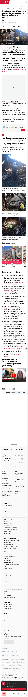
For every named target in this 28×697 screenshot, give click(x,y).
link (15, 455)
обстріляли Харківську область (13, 308)
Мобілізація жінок (8, 544)
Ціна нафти (6, 558)
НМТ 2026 (6, 593)
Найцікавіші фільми (9, 575)
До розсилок (9, 642)
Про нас (3, 471)
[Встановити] (14, 686)
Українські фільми (8, 577)
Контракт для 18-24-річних (10, 546)
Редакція (4, 473)
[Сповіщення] (26, 2)
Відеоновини (7, 511)
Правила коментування (20, 477)
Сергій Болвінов (11, 22)
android (6, 651)
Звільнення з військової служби (11, 540)
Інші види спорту (8, 622)
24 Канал (4, 6)
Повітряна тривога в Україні (10, 527)
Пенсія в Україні (8, 568)
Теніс (5, 619)
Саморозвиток (7, 595)
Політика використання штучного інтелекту (7, 492)
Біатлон (6, 621)
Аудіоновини (7, 513)
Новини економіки (9, 556)
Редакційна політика (6, 476)
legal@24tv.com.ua (18, 677)
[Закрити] (25, 683)
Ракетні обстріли (8, 521)
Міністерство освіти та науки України (13, 589)
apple (16, 651)
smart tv (6, 655)
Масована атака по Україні (10, 529)
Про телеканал (5, 478)
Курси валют (7, 560)
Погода (5, 515)
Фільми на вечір (8, 579)
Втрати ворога (7, 533)
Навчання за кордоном (9, 597)
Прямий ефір (7, 509)
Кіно (5, 573)
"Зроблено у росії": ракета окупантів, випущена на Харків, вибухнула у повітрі (20, 6)
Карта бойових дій (8, 523)
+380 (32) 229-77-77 (10, 675)
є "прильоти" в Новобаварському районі (13, 283)
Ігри (16, 493)
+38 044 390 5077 (19, 449)
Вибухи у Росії (7, 531)
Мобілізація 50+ (7, 542)
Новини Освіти (8, 588)
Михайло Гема (8, 20)
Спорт (5, 613)
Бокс (5, 615)
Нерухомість (7, 602)
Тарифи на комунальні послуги (11, 564)
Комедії (6, 581)
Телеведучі (4, 480)
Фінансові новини (8, 562)
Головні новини (8, 505)
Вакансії (17, 484)
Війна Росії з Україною (10, 520)
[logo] (6, 2)
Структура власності (19, 486)
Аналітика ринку (8, 604)
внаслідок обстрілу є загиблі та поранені (13, 347)
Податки (6, 566)
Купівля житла (7, 606)
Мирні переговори (8, 525)
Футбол (6, 617)
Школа (5, 591)
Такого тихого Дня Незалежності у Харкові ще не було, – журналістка (14, 103)
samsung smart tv (16, 655)
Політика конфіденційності (6, 488)
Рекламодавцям (5, 483)
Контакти (17, 481)
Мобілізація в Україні (10, 538)
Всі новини (7, 503)
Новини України (10, 6)
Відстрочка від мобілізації (10, 548)
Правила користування (7, 485)
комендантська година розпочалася (11, 291)
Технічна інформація (19, 479)
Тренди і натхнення (8, 608)
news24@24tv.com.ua (7, 449)
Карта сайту (17, 491)
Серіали (6, 583)
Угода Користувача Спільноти (19, 474)
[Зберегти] (24, 26)
